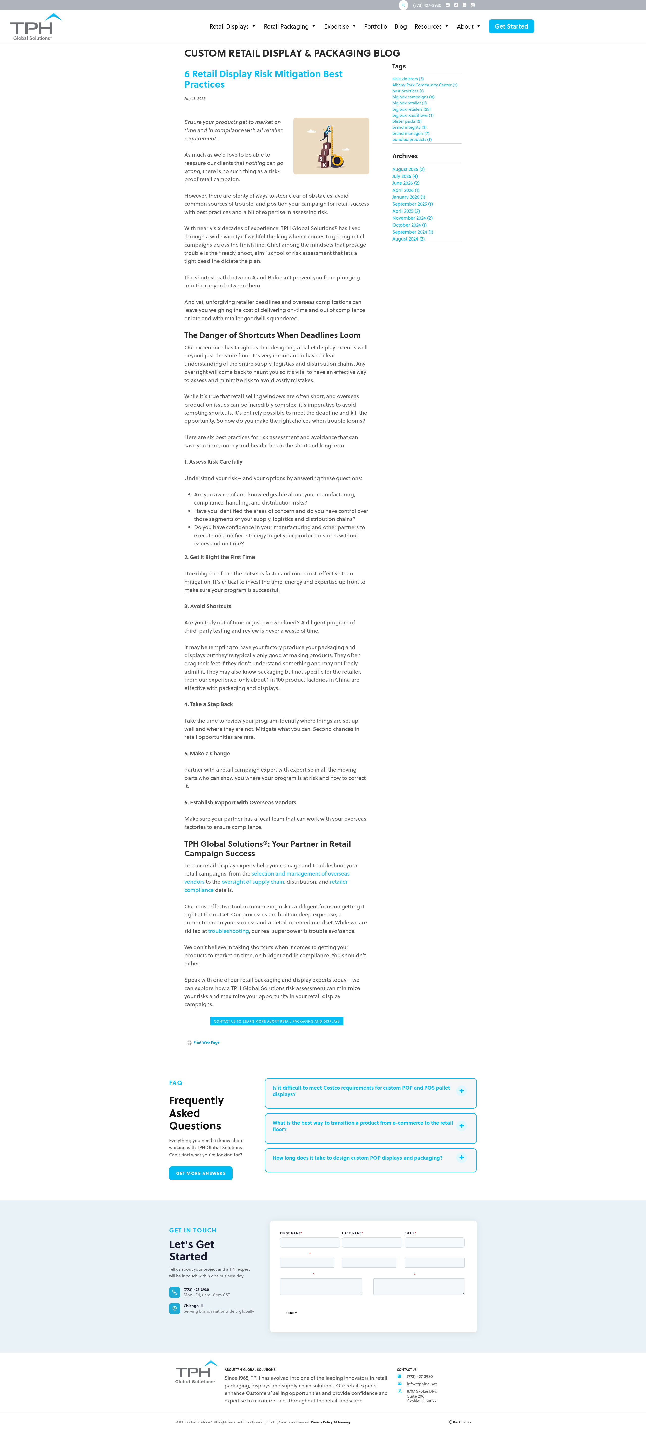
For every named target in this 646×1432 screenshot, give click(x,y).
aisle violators (408, 79)
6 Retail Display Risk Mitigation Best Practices (263, 79)
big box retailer (409, 103)
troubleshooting (228, 930)
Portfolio (375, 26)
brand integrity (409, 127)
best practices (408, 91)
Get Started (511, 26)
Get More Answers (201, 1173)
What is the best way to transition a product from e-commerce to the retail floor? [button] (363, 1126)
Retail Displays (229, 26)
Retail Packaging (286, 26)
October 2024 (406, 224)
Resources (428, 26)
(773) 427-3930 (427, 5)
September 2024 (409, 231)
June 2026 (402, 182)
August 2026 (405, 169)
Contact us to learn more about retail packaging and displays (277, 1021)
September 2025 (409, 203)
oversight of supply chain (253, 881)
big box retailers (411, 109)
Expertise (336, 26)
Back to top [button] (461, 1422)
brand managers (410, 133)
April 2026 (403, 190)
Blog (401, 26)
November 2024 (409, 217)
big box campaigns (413, 97)
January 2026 (405, 196)
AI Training (342, 1422)
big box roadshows (413, 115)
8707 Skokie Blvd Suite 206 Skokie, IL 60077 (422, 1395)
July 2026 (401, 176)
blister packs (407, 121)
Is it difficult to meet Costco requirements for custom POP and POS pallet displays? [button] (361, 1091)
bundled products (412, 139)
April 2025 (402, 210)
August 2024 (405, 238)
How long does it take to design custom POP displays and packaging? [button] (358, 1157)
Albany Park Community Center (425, 85)
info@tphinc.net (422, 1384)
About (465, 26)
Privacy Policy (322, 1422)
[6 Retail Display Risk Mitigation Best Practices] (331, 145)
